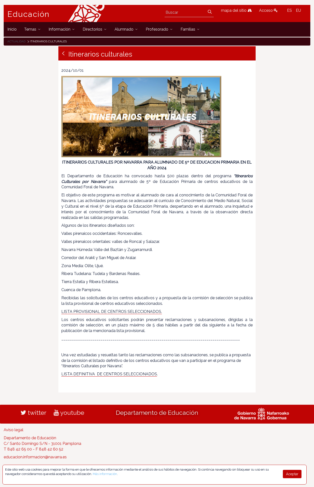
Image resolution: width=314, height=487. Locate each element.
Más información (105, 474)
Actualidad (16, 41)
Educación (28, 14)
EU (298, 10)
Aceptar (292, 474)
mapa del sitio (234, 10)
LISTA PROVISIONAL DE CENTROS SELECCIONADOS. (111, 311)
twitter (36, 412)
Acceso (266, 10)
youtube (71, 412)
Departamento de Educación (157, 412)
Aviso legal (13, 430)
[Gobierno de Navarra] (261, 413)
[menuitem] (12, 29)
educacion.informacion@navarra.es (35, 457)
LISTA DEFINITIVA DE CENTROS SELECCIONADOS (109, 374)
